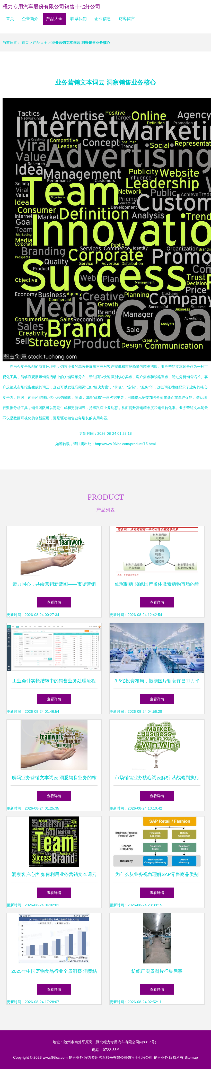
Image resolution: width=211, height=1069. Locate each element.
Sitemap (191, 1057)
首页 (10, 18)
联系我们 (78, 18)
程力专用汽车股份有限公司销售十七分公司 (51, 6)
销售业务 (76, 1057)
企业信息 (102, 18)
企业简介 (30, 18)
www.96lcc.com (55, 1057)
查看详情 (54, 602)
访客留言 (127, 18)
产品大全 (54, 18)
